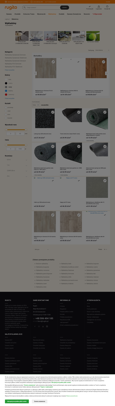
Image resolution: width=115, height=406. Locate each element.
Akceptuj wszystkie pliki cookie (17, 401)
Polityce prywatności (72, 396)
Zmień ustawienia (39, 401)
